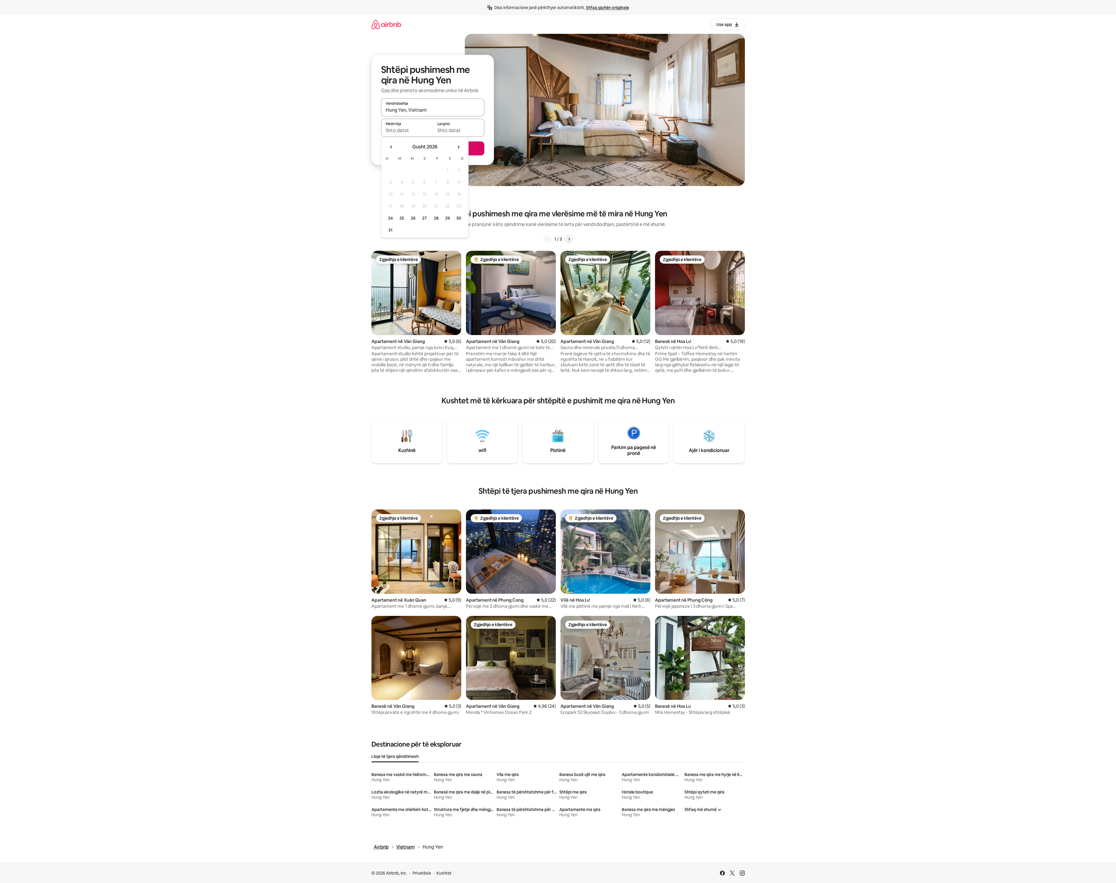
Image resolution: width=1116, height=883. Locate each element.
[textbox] (407, 130)
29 (447, 218)
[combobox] (433, 109)
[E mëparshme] (547, 239)
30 (458, 218)
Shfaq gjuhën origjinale (607, 7)
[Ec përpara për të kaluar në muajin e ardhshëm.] (458, 147)
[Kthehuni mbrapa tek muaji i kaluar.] (391, 147)
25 (401, 218)
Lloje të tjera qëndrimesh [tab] (395, 756)
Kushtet (444, 873)
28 (436, 218)
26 (413, 218)
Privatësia (422, 873)
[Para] (569, 239)
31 (390, 230)
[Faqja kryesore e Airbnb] (386, 24)
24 (390, 218)
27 (424, 218)
